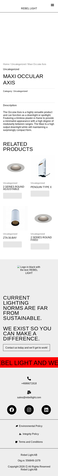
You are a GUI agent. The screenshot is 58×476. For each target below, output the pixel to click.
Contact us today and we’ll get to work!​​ (26, 347)
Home (6, 64)
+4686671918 (29, 383)
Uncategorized (18, 64)
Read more (12, 195)
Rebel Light (29, 8)
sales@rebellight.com (29, 397)
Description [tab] (10, 105)
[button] (52, 4)
